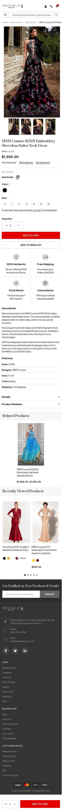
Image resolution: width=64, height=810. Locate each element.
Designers (7, 672)
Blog (4, 714)
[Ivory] (12, 558)
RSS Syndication (10, 724)
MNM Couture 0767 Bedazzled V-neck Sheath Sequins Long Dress (44, 550)
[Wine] (17, 558)
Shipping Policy (9, 751)
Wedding (6, 696)
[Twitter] (15, 650)
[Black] (4, 558)
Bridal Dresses (9, 667)
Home (5, 22)
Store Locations (10, 775)
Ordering (6, 765)
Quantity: (7, 218)
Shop (5, 662)
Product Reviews (12, 404)
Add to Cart (31, 235)
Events (5, 687)
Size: (5, 198)
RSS (4, 770)
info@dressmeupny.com (22, 641)
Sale (4, 701)
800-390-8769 (18, 632)
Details (6, 396)
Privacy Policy (9, 756)
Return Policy (8, 760)
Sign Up (49, 594)
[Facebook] (5, 650)
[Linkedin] (24, 650)
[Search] (56, 15)
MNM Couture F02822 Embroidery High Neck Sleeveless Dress (28, 472)
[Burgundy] (37, 560)
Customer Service (12, 745)
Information (9, 708)
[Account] (45, 6)
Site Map (6, 728)
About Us (6, 719)
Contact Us (8, 733)
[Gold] (8, 558)
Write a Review (26, 162)
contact (37, 210)
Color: (6, 184)
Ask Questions (43, 162)
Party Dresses (9, 682)
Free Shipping (9, 738)
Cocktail (6, 677)
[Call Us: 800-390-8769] (51, 6)
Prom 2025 (8, 691)
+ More (23, 558)
